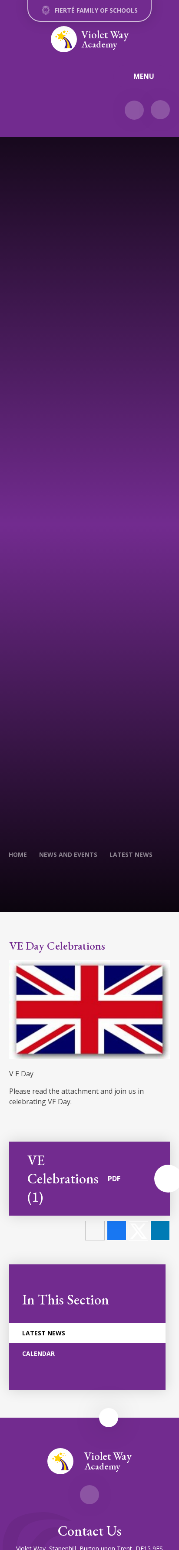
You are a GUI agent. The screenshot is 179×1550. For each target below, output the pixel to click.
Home (18, 854)
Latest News (130, 854)
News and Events (68, 854)
